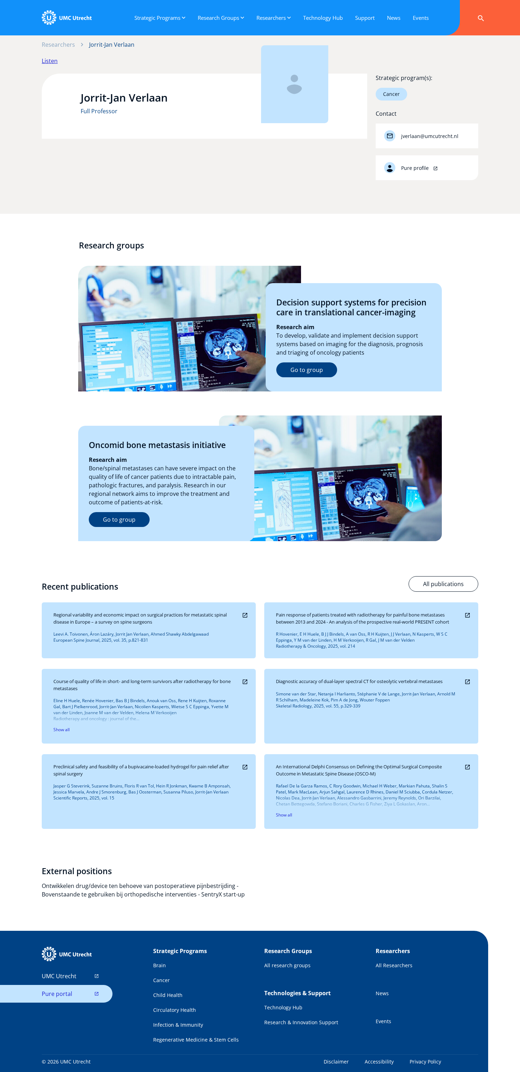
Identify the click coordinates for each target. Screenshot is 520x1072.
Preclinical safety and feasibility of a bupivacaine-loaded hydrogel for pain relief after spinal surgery (141, 770)
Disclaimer (336, 1061)
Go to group (306, 370)
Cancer (391, 94)
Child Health (168, 995)
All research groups (287, 965)
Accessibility (379, 1061)
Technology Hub (283, 1007)
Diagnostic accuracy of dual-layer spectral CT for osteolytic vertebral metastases (359, 681)
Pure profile (415, 168)
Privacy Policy (425, 1061)
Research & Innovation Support (301, 1022)
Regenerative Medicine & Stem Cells (196, 1039)
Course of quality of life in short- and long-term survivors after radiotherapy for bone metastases (142, 685)
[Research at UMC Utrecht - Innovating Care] (66, 17)
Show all (61, 730)
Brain (159, 965)
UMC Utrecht (59, 976)
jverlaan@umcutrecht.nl (429, 136)
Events (383, 1021)
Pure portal (57, 994)
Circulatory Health (174, 1010)
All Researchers (394, 965)
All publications (443, 584)
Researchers (58, 44)
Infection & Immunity (178, 1024)
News (382, 993)
